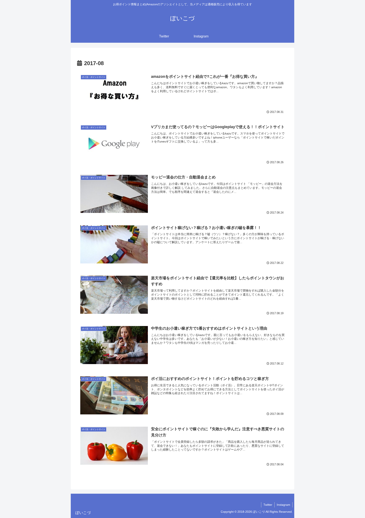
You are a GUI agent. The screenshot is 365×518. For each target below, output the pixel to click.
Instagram (283, 504)
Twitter (267, 504)
